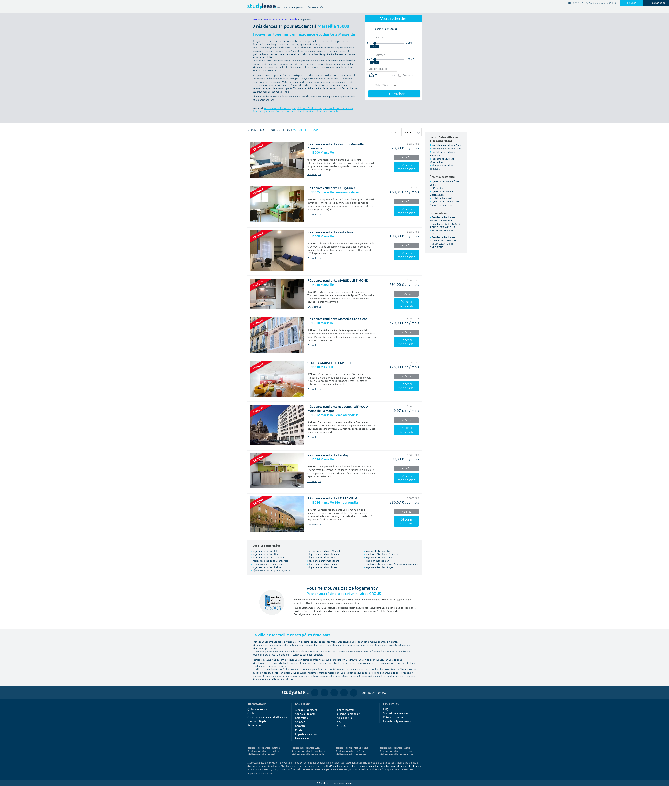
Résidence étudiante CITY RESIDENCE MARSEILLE (445, 225)
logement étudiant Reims (266, 567)
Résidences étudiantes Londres (263, 750)
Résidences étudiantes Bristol (350, 750)
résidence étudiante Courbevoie (269, 560)
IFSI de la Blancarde (442, 197)
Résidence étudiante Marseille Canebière (337, 319)
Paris (333, 766)
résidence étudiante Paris (447, 145)
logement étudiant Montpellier (442, 160)
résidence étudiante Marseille (324, 550)
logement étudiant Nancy (322, 563)
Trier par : (394, 132)
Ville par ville (344, 717)
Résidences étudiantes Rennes (350, 754)
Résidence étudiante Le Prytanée (331, 188)
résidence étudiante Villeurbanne (270, 570)
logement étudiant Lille (265, 550)
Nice (268, 769)
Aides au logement (306, 709)
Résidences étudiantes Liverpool (396, 750)
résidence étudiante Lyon (447, 148)
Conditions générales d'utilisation (267, 717)
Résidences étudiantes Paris (261, 754)
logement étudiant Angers (379, 567)
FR (548, 3)
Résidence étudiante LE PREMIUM (332, 498)
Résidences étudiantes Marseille (280, 19)
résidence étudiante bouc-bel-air (323, 111)
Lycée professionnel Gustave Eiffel (442, 193)
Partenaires (254, 725)
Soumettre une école (395, 713)
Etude (298, 730)
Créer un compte (393, 717)
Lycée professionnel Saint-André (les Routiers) (445, 203)
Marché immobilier (348, 713)
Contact (252, 713)
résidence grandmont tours (323, 560)
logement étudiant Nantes (266, 554)
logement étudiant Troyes (379, 550)
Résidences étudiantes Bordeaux (351, 747)
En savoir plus (314, 174)
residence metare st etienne (267, 563)
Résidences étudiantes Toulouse (263, 747)
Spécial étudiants (305, 713)
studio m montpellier (376, 560)
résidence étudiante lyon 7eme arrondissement (391, 563)
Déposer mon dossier (406, 167)
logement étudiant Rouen (322, 567)
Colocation (409, 75)
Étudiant (632, 3)
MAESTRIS (437, 187)
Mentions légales (257, 721)
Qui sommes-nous (258, 709)
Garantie (300, 725)
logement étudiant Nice (321, 557)
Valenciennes (398, 766)
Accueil (256, 19)
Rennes (416, 766)
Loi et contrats (346, 709)
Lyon (340, 766)
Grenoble (385, 766)
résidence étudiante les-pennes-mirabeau (319, 108)
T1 (376, 75)
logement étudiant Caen (378, 557)
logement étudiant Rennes (323, 554)
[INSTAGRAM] (324, 692)
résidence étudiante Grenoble (381, 554)
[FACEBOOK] (314, 692)
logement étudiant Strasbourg (268, 557)
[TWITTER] (344, 692)
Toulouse (362, 766)
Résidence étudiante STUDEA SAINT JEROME (443, 239)
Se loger (300, 721)
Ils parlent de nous (306, 734)
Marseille (373, 766)
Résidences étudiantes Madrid (394, 747)
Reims (250, 769)
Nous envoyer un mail (369, 692)
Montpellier (350, 766)
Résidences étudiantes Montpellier (309, 750)
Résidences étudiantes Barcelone (396, 754)
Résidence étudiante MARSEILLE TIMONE (337, 281)
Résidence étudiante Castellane (330, 232)
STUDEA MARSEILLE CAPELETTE (331, 363)
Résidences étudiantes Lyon (305, 747)
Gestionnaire (658, 3)
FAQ (385, 709)
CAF (339, 721)
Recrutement (303, 738)
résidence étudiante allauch (290, 111)
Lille (409, 766)
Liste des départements (397, 721)
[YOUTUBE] (334, 692)
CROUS (341, 725)
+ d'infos (406, 157)
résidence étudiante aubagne (280, 108)
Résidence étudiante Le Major (329, 455)
